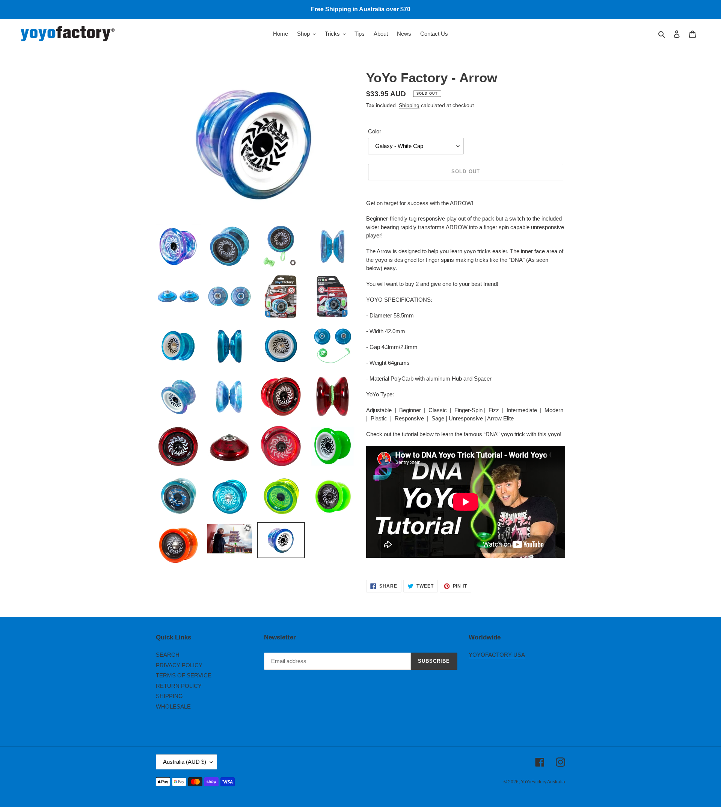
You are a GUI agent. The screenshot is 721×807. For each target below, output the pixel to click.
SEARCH (167, 654)
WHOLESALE (173, 706)
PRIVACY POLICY (179, 665)
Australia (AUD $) (184, 762)
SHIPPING (169, 696)
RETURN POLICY (179, 686)
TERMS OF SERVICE (183, 675)
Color (374, 131)
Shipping (409, 105)
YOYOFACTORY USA (497, 654)
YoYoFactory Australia (543, 781)
